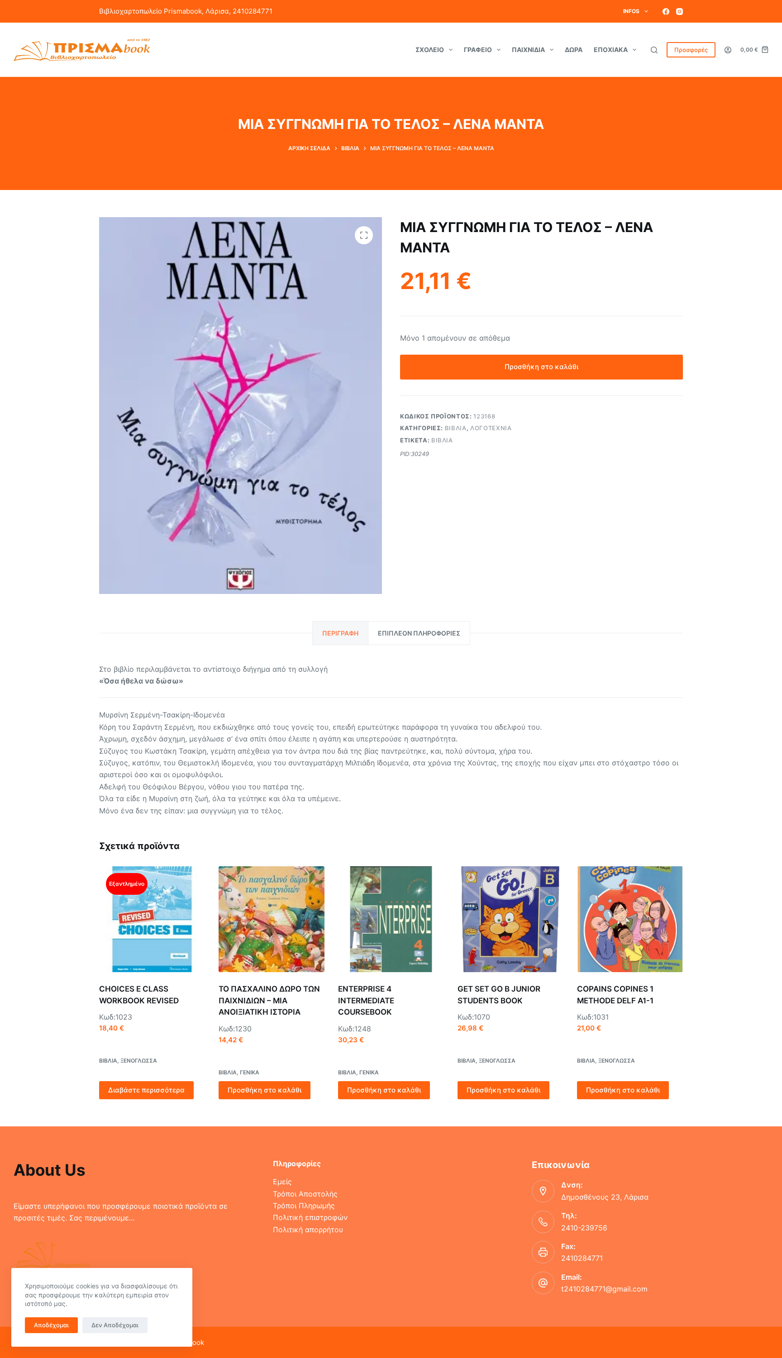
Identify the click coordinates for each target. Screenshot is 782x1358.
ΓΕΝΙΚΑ (249, 1072)
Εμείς (282, 1181)
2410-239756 (584, 1227)
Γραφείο (478, 49)
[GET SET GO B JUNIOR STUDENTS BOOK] (510, 919)
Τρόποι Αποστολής (305, 1193)
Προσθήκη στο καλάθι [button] (264, 1090)
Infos (631, 11)
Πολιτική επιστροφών (310, 1217)
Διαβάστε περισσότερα (146, 1090)
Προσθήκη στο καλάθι (541, 366)
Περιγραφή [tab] (340, 633)
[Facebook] (666, 11)
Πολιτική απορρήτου (308, 1229)
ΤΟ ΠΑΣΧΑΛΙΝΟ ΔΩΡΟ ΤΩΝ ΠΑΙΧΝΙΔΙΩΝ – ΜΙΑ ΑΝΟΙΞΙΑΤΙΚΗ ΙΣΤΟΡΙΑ (269, 1000)
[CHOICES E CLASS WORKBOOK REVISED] (152, 919)
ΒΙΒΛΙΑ (456, 428)
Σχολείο (429, 49)
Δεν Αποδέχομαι (114, 1325)
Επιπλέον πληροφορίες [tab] (419, 633)
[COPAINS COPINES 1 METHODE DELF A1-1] (630, 919)
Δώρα (573, 49)
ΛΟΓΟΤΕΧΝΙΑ (491, 428)
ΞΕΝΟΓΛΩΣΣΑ (138, 1060)
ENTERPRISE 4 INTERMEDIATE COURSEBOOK (366, 1000)
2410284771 (582, 1258)
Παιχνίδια (528, 49)
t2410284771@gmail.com (604, 1288)
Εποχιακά (611, 49)
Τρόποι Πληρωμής (304, 1205)
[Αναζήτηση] (654, 50)
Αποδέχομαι (51, 1325)
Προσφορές (691, 49)
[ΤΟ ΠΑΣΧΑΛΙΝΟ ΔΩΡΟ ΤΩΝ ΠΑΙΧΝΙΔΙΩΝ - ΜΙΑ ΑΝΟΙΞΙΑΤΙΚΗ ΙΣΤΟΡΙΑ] (271, 919)
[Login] (728, 50)
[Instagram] (679, 11)
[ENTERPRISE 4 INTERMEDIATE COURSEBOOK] (391, 919)
